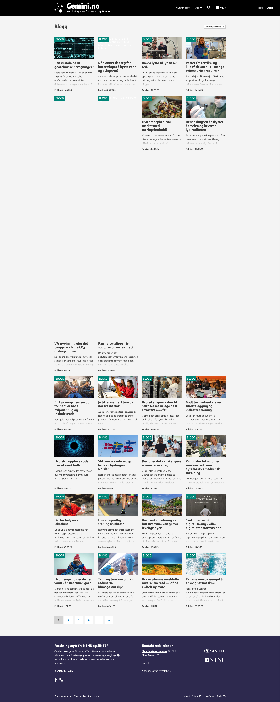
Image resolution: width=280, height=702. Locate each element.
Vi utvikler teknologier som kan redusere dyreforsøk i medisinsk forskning (203, 467)
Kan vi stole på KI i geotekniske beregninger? (74, 65)
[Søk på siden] (208, 8)
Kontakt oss (148, 663)
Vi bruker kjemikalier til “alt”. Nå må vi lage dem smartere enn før (159, 406)
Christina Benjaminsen (154, 651)
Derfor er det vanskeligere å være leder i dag (161, 463)
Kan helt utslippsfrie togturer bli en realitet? (115, 345)
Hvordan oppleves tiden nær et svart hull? (72, 463)
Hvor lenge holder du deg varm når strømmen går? (73, 581)
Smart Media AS (217, 696)
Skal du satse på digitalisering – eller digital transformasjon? (203, 524)
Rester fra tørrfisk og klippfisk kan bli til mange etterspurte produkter (205, 67)
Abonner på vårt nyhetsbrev (156, 670)
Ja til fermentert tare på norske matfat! (115, 404)
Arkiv (198, 7)
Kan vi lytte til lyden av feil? (159, 65)
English (270, 7)
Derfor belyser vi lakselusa (67, 522)
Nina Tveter (148, 655)
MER (222, 7)
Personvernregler (63, 696)
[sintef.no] (213, 651)
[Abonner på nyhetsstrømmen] (61, 680)
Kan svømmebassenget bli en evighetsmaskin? (205, 581)
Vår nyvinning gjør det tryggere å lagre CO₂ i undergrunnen (71, 347)
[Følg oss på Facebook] (55, 680)
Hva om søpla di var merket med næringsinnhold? (156, 126)
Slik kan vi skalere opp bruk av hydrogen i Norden (114, 465)
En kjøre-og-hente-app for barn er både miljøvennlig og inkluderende (71, 408)
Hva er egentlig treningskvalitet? (111, 522)
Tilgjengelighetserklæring (87, 696)
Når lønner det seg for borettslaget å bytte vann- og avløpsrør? (118, 67)
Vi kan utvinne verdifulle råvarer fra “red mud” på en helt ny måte (160, 583)
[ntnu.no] (213, 660)
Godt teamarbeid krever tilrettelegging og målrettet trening (203, 406)
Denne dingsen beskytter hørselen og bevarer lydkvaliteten (204, 126)
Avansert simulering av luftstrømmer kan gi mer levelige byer (160, 524)
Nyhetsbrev (183, 7)
